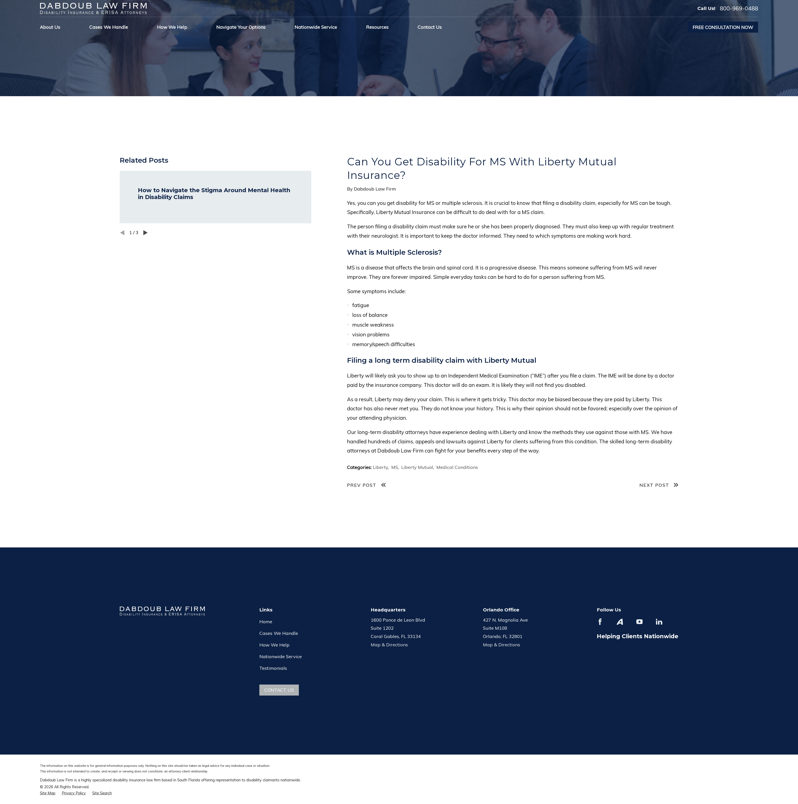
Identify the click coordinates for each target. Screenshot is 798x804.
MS (394, 467)
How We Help (274, 645)
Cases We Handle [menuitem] (108, 27)
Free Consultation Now (723, 27)
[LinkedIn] (659, 621)
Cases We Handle (278, 633)
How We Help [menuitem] (172, 27)
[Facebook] (600, 621)
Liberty (380, 467)
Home (265, 622)
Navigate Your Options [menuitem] (241, 27)
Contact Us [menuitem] (430, 27)
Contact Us (279, 690)
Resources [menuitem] (377, 27)
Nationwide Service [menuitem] (316, 27)
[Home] (93, 8)
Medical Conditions (457, 467)
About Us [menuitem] (50, 27)
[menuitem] (47, 793)
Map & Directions (389, 645)
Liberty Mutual (417, 467)
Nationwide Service (280, 656)
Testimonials (273, 668)
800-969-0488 (739, 8)
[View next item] (145, 232)
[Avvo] (620, 621)
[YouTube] (639, 621)
